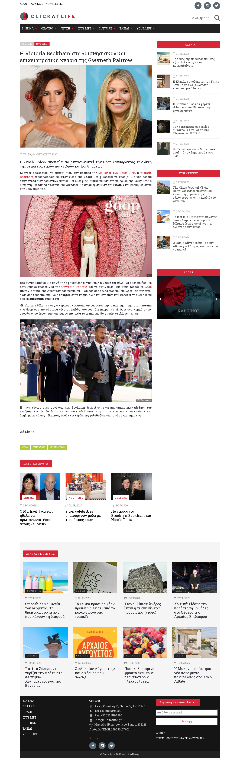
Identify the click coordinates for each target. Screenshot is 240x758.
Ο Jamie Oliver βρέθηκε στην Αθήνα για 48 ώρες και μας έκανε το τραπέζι (196, 246)
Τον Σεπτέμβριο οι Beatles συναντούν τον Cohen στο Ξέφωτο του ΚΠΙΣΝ (191, 130)
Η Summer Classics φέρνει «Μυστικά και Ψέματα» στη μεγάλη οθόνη (191, 107)
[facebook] (198, 5)
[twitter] (216, 5)
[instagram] (207, 5)
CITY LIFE (84, 28)
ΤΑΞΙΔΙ (124, 28)
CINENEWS (39, 447)
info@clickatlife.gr (108, 720)
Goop (148, 287)
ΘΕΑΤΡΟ (47, 28)
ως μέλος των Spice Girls (116, 173)
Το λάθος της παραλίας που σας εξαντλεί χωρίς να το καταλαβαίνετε (194, 62)
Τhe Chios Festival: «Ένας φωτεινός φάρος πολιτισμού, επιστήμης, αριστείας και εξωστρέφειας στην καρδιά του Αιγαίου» (194, 194)
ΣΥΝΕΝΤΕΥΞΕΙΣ (189, 173)
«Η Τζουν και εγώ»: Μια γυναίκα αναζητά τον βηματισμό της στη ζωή (195, 152)
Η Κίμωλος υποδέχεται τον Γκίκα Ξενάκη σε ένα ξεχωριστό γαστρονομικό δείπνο (196, 85)
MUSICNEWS (57, 447)
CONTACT (37, 3)
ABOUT (24, 3)
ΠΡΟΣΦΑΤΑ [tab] (188, 44)
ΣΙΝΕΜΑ (28, 28)
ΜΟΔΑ (25, 447)
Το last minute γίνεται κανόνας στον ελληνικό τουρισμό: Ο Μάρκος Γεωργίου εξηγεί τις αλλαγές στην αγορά (195, 222)
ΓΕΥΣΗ (65, 28)
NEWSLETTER (54, 3)
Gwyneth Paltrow (74, 287)
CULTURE (105, 28)
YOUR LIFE (144, 28)
